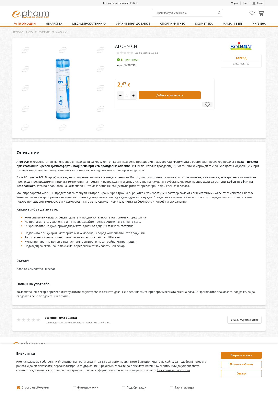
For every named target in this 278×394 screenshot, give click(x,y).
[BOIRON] (241, 46)
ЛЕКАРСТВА (54, 23)
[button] (261, 13)
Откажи (241, 373)
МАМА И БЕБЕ (233, 23)
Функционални (87, 387)
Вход (260, 2)
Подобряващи (136, 387)
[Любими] (252, 14)
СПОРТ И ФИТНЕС (172, 23)
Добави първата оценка (244, 319)
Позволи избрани (241, 364)
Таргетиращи (184, 387)
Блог (245, 2)
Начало (18, 31)
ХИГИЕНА (259, 23)
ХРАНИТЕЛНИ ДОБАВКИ (133, 23)
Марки (234, 2)
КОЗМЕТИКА (204, 23)
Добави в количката (170, 95)
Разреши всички (241, 355)
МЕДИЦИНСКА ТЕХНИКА (89, 23)
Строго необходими (35, 387)
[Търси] (219, 12)
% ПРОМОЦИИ (25, 23)
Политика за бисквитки (173, 370)
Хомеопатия (47, 31)
